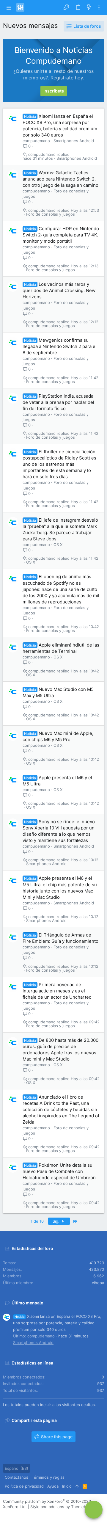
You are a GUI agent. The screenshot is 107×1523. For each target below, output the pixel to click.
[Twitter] (32, 1514)
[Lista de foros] (94, 1510)
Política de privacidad (24, 1486)
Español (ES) (16, 1468)
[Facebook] (5, 1514)
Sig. (57, 1221)
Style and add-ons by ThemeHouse (63, 1506)
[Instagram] (14, 1514)
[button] (9, 7)
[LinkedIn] (23, 1514)
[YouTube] (41, 1514)
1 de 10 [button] (37, 1221)
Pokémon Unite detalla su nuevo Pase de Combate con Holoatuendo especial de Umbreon (59, 1171)
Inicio (67, 1486)
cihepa (98, 1282)
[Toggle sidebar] (99, 8)
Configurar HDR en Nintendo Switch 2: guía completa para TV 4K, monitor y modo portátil (61, 235)
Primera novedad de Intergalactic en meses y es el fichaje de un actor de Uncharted (57, 991)
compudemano (36, 140)
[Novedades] (89, 7)
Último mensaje (27, 1302)
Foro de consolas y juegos (50, 214)
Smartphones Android (74, 140)
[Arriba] (77, 1486)
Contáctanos (16, 1477)
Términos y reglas (48, 1477)
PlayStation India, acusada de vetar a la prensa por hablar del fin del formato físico (58, 402)
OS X (58, 544)
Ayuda (53, 1486)
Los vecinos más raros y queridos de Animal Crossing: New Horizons (59, 290)
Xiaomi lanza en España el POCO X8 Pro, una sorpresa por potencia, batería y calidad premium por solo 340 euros (57, 1323)
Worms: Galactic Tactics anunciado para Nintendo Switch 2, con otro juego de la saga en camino (60, 179)
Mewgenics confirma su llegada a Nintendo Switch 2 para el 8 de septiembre (60, 346)
